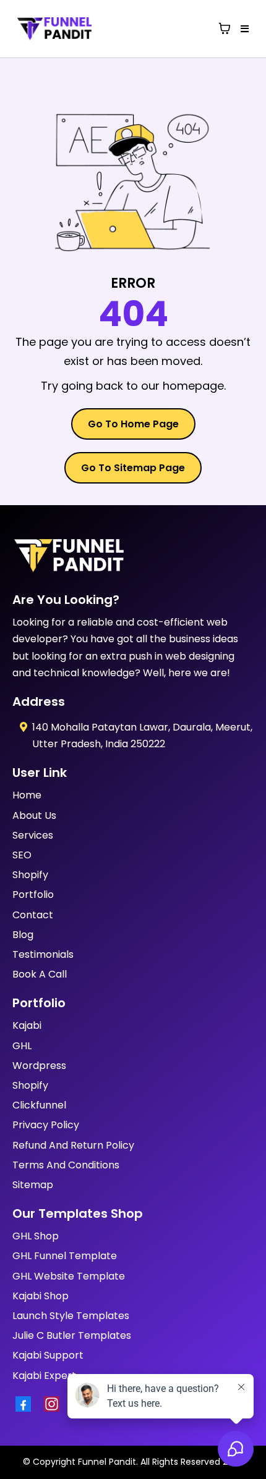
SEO (22, 855)
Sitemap (32, 1185)
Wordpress (39, 1065)
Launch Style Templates (70, 1316)
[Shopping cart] (224, 28)
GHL (22, 1046)
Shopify (30, 875)
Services (32, 835)
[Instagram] (55, 1404)
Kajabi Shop (40, 1296)
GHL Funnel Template (64, 1256)
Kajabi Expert (44, 1375)
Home (26, 795)
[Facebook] (26, 1404)
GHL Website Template (68, 1276)
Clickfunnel (39, 1105)
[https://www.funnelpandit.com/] (54, 28)
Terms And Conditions (65, 1165)
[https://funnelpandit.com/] (133, 556)
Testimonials (43, 954)
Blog (22, 935)
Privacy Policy (45, 1125)
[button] (243, 29)
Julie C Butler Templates (71, 1335)
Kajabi (26, 1025)
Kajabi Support (48, 1355)
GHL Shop (35, 1236)
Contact (32, 915)
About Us (34, 815)
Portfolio (33, 894)
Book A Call (39, 974)
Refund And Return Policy (73, 1145)
